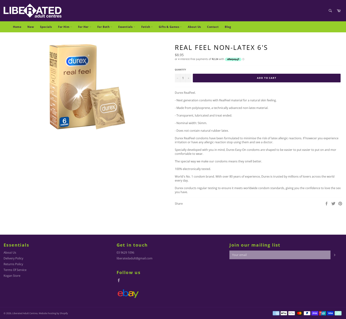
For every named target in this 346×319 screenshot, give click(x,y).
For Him (64, 27)
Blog (228, 27)
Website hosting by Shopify (53, 313)
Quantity (180, 69)
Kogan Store (12, 276)
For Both (103, 27)
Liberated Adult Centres (25, 313)
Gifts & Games (169, 27)
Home (17, 27)
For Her (84, 27)
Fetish (146, 27)
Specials (46, 27)
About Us (194, 27)
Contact (213, 27)
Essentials (126, 27)
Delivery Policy (13, 258)
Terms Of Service (15, 270)
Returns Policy (13, 264)
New (30, 27)
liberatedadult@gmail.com (134, 258)
